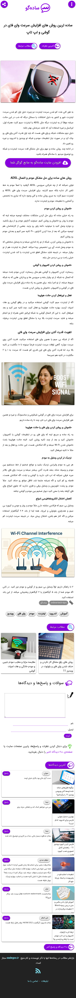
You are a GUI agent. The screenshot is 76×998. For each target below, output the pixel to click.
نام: (71, 723)
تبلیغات (44, 981)
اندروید (53, 614)
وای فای (21, 614)
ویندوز (10, 614)
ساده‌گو (32, 8)
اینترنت (41, 614)
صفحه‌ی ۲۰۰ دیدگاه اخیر (59, 752)
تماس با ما (33, 981)
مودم (31, 614)
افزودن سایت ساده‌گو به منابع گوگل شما (35, 162)
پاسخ (6, 773)
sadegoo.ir (13, 958)
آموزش (63, 614)
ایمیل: (70, 729)
